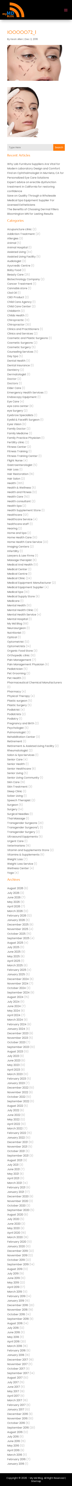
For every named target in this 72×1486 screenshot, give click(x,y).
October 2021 (16, 1151)
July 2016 (13, 1437)
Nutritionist (14, 633)
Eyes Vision (14, 424)
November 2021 (17, 1147)
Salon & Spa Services (20, 755)
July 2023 (13, 1056)
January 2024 (16, 1029)
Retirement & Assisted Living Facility (30, 746)
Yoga (10, 873)
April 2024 (13, 1015)
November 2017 (17, 1364)
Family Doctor (16, 429)
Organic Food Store (20, 651)
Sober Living (15, 796)
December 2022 (17, 1088)
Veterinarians (16, 846)
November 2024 (17, 983)
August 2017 (15, 1378)
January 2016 (15, 1464)
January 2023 (16, 1083)
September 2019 (18, 1264)
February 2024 (16, 1024)
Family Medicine (17, 433)
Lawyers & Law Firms (20, 556)
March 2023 (15, 1074)
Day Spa (12, 356)
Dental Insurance (18, 365)
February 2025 (16, 970)
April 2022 (13, 1124)
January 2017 (15, 1409)
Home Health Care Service (24, 542)
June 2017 (13, 1387)
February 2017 (16, 1405)
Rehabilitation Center (21, 737)
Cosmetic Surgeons (20, 343)
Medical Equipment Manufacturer (29, 583)
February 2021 (16, 1187)
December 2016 (17, 1414)
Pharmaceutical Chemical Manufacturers (34, 682)
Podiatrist (13, 710)
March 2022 (15, 1128)
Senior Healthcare (19, 769)
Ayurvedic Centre (18, 266)
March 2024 (15, 1020)
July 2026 (13, 893)
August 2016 (15, 1432)
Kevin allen (17, 39)
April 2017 (13, 1396)
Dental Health (16, 361)
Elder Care (14, 388)
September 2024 (18, 992)
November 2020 (17, 1201)
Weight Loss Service (20, 864)
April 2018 (13, 1341)
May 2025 (13, 956)
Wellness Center (18, 868)
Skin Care (13, 782)
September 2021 (18, 1156)
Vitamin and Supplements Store (28, 850)
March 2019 (14, 1292)
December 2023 (17, 1033)
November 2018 (17, 1310)
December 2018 (17, 1305)
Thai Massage (16, 818)
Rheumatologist (17, 750)
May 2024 (13, 1011)
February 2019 (16, 1296)
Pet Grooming (16, 673)
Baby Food (14, 270)
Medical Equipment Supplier (25, 587)
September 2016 (18, 1428)
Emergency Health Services (25, 392)
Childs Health (15, 315)
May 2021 (13, 1174)
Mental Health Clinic (20, 610)
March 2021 (14, 1183)
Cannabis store (17, 288)
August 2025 (15, 943)
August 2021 (14, 1160)
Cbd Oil (12, 293)
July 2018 (13, 1328)
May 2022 (13, 1119)
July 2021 (13, 1165)
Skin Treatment (17, 787)
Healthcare (14, 515)
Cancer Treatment (19, 284)
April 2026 (13, 906)
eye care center (18, 406)
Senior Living (15, 773)
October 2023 (16, 1042)
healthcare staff (18, 524)
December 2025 (18, 924)
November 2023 (17, 1038)
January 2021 (15, 1192)
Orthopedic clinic (18, 655)
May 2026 (13, 902)
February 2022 (16, 1133)
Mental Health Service (21, 614)
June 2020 (14, 1224)
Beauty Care (15, 275)
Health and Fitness (19, 492)
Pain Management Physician (25, 664)
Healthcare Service (19, 519)
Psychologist (15, 728)
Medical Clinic (16, 578)
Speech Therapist (19, 800)
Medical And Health (20, 565)
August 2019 (14, 1269)
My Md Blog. (36, 1478)
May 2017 (13, 1391)
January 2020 (16, 1246)
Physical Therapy (18, 696)
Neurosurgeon (16, 628)
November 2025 (17, 929)
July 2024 (13, 1002)
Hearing (12, 528)
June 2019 (13, 1278)
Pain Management (19, 660)
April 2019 (13, 1287)
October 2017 (16, 1369)
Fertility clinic (15, 442)
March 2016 (14, 1455)
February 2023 (16, 1079)
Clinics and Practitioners (23, 329)
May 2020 (13, 1228)
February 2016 (16, 1459)
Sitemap (36, 1481)
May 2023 (13, 1065)
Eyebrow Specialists (20, 415)
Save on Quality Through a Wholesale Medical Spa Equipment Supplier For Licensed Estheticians (31, 200)
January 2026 (16, 920)
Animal (11, 243)
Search (59, 147)
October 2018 (16, 1314)
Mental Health (16, 605)
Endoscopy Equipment (22, 397)
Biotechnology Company (23, 279)
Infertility (13, 551)
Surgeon (12, 805)
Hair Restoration (17, 474)
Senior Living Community (23, 778)
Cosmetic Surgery (19, 347)
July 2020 (13, 1219)
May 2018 (13, 1337)
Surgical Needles (18, 814)
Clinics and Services (20, 333)
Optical (12, 637)
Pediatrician (15, 669)
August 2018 (15, 1323)
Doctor (12, 379)
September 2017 (18, 1373)
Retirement (14, 741)
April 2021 (13, 1178)
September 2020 (18, 1210)
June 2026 (14, 897)
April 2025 (13, 961)
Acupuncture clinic (19, 229)
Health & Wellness (19, 488)
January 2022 (16, 1138)
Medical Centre (17, 574)
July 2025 (13, 947)
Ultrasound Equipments (22, 837)
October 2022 (16, 1097)
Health (11, 483)
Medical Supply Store (21, 596)
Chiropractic (15, 320)
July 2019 (13, 1273)
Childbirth (13, 311)
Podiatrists (14, 714)
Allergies (12, 238)
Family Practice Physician (24, 438)
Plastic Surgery (17, 705)
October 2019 (16, 1260)
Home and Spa (16, 533)
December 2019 (17, 1251)
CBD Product (15, 297)
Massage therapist (19, 560)
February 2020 (16, 1242)
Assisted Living (16, 252)
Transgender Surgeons (22, 823)
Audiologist (14, 261)
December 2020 (18, 1196)
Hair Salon (13, 479)
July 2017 (13, 1382)
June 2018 (13, 1332)
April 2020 (13, 1233)
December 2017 (17, 1360)
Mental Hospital (17, 619)
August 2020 (15, 1214)
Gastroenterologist (19, 465)
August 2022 (15, 1106)
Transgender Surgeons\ (23, 827)
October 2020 (16, 1205)
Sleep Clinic (14, 791)
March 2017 (14, 1400)
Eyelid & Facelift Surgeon (23, 420)
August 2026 (15, 888)
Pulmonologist (16, 732)
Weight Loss (15, 859)
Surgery (12, 809)
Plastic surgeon (17, 701)
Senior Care (15, 759)
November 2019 (17, 1255)
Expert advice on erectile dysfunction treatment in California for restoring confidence (31, 186)
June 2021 (13, 1169)
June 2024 (14, 1006)
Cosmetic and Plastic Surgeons (27, 338)
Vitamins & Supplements (23, 855)
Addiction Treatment (21, 234)
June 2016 (13, 1441)
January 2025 (16, 974)
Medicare (13, 601)
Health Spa (14, 506)
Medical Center (17, 569)
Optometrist (15, 642)
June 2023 (13, 1060)
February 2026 (16, 915)
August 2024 (15, 997)
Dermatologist (16, 374)
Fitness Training (17, 451)
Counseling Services (20, 352)
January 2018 (15, 1355)
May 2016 (13, 1446)
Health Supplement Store (24, 510)
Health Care (15, 497)
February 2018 (16, 1350)
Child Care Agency (19, 302)
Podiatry (12, 719)
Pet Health (14, 678)
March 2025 (15, 965)
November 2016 (17, 1418)
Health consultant (19, 501)
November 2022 (17, 1092)
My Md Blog (14, 623)
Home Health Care (19, 537)
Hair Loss (13, 469)
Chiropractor (16, 324)
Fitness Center (16, 447)
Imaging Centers (18, 547)
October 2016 (16, 1423)
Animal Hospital (17, 247)
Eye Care (13, 401)
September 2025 (18, 938)
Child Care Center (19, 306)
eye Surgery (15, 411)
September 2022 (18, 1101)
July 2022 (13, 1110)
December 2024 (18, 979)
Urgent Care (15, 841)
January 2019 (15, 1301)
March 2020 (15, 1237)
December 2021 (17, 1142)
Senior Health (16, 764)
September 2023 (18, 1047)
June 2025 (14, 952)
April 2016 (13, 1450)
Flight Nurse (15, 460)
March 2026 (15, 911)
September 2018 (18, 1319)
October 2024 (16, 988)
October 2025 (16, 934)
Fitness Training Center (22, 456)
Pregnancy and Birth (20, 723)
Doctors (12, 383)
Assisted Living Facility (21, 257)
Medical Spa (15, 592)
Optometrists (16, 646)
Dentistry (13, 370)
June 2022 (13, 1115)
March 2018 (14, 1346)
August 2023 (15, 1051)
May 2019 (13, 1282)
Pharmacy (14, 691)
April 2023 (13, 1070)
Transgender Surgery (21, 832)
